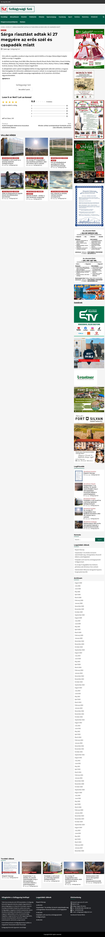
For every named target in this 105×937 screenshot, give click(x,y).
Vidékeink (32, 17)
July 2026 (77, 586)
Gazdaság (62, 17)
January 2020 (78, 813)
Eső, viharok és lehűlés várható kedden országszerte (59, 195)
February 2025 (79, 635)
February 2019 (79, 845)
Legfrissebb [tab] (79, 466)
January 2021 (78, 778)
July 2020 (77, 795)
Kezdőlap (4, 17)
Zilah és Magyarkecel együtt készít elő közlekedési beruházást (12, 195)
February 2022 (79, 740)
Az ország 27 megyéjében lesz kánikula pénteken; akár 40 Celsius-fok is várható (36, 161)
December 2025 (79, 606)
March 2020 (78, 807)
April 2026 (77, 594)
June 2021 (78, 763)
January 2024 (78, 673)
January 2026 (78, 603)
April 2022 (77, 734)
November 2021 (79, 749)
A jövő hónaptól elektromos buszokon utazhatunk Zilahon (15, 125)
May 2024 (77, 661)
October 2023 (79, 682)
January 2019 (78, 848)
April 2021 (77, 769)
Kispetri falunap (89, 473)
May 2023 (77, 696)
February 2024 (79, 670)
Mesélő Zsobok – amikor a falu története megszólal (35, 196)
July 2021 (77, 760)
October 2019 (79, 822)
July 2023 (77, 691)
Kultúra (77, 17)
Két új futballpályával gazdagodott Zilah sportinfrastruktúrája (58, 164)
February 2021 (79, 775)
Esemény (85, 17)
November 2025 (79, 609)
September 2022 (80, 720)
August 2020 (78, 792)
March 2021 (78, 772)
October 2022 (79, 717)
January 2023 (78, 708)
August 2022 (78, 723)
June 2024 (78, 659)
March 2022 (78, 737)
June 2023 (78, 693)
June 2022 (78, 728)
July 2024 (77, 656)
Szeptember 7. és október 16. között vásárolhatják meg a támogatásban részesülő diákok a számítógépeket (91, 490)
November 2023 (79, 679)
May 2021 (77, 766)
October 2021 (79, 752)
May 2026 (77, 592)
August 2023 (78, 688)
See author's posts (24, 89)
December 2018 (79, 851)
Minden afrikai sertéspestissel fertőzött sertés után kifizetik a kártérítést (54, 125)
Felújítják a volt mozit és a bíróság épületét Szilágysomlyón (11, 161)
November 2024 (79, 644)
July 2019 (77, 830)
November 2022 (79, 714)
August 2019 (78, 827)
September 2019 (80, 825)
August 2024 (78, 653)
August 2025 (78, 618)
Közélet (24, 17)
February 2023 (79, 705)
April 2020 (77, 804)
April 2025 (77, 629)
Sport (70, 17)
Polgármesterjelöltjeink (9, 22)
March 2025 (78, 632)
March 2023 (78, 702)
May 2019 (77, 836)
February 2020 (79, 810)
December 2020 (79, 781)
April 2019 (77, 839)
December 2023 (79, 676)
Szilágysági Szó (15, 49)
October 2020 (79, 787)
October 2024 (79, 647)
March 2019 (78, 842)
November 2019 (79, 819)
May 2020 (77, 801)
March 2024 (78, 667)
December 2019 (79, 816)
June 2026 (78, 589)
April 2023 (77, 699)
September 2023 (80, 685)
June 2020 (78, 798)
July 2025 (77, 621)
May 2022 (77, 731)
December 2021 (79, 746)
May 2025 (77, 627)
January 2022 (78, 743)
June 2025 (78, 624)
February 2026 (79, 600)
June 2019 (78, 833)
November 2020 (79, 784)
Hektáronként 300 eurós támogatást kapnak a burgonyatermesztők (92, 525)
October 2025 (79, 612)
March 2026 (78, 597)
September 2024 (80, 650)
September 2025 (80, 615)
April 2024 (77, 664)
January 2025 (78, 638)
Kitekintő (94, 17)
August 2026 (78, 583)
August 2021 (78, 758)
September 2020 (80, 790)
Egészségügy (51, 17)
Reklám (22, 22)
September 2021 (80, 755)
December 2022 (79, 711)
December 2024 (79, 641)
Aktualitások (14, 17)
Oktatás (41, 17)
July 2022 (77, 726)
